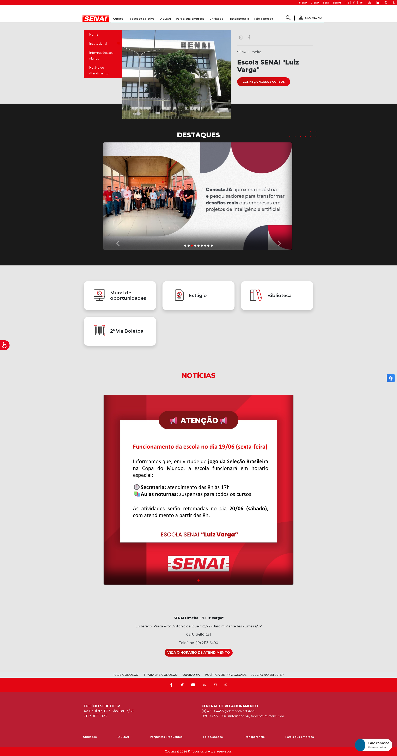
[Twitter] (182, 684)
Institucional (98, 43)
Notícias (198, 374)
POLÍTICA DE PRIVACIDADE (225, 674)
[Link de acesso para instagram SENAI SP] (386, 2)
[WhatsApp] (226, 684)
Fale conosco (263, 18)
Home (93, 34)
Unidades (216, 18)
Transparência (254, 736)
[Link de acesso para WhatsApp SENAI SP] (394, 2)
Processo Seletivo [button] (141, 18)
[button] (117, 194)
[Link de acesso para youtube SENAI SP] (369, 2)
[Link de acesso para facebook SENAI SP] (353, 2)
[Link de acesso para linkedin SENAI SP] (378, 2)
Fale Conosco (213, 736)
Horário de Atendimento (99, 70)
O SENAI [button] (165, 18)
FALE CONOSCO (126, 674)
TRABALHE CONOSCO (160, 674)
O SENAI (123, 736)
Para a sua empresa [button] (190, 18)
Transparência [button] (238, 18)
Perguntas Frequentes (166, 736)
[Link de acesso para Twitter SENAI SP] (361, 2)
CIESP (315, 2)
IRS (347, 2)
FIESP (303, 2)
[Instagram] (215, 684)
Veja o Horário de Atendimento (198, 652)
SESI (326, 2)
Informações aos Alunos (101, 55)
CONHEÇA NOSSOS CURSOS (264, 82)
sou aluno (310, 18)
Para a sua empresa (299, 736)
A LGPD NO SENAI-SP (267, 674)
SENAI (336, 2)
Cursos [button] (118, 18)
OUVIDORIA (191, 674)
